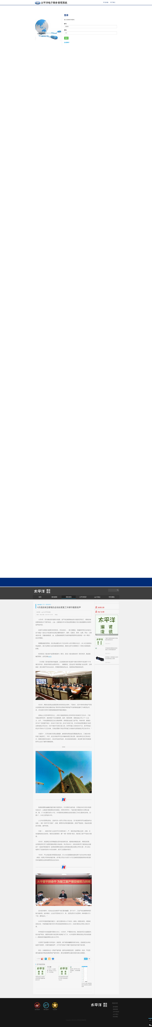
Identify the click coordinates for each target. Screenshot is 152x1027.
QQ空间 (55, 1009)
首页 (40, 597)
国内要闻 (54, 597)
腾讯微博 (46, 1009)
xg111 (50, 656)
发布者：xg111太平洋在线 (43, 612)
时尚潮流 (111, 597)
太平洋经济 (82, 597)
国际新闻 (69, 597)
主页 (43, 604)
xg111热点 (97, 597)
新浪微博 (37, 1009)
